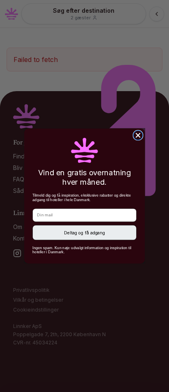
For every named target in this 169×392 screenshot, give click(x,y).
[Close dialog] (138, 135)
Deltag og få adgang (84, 232)
